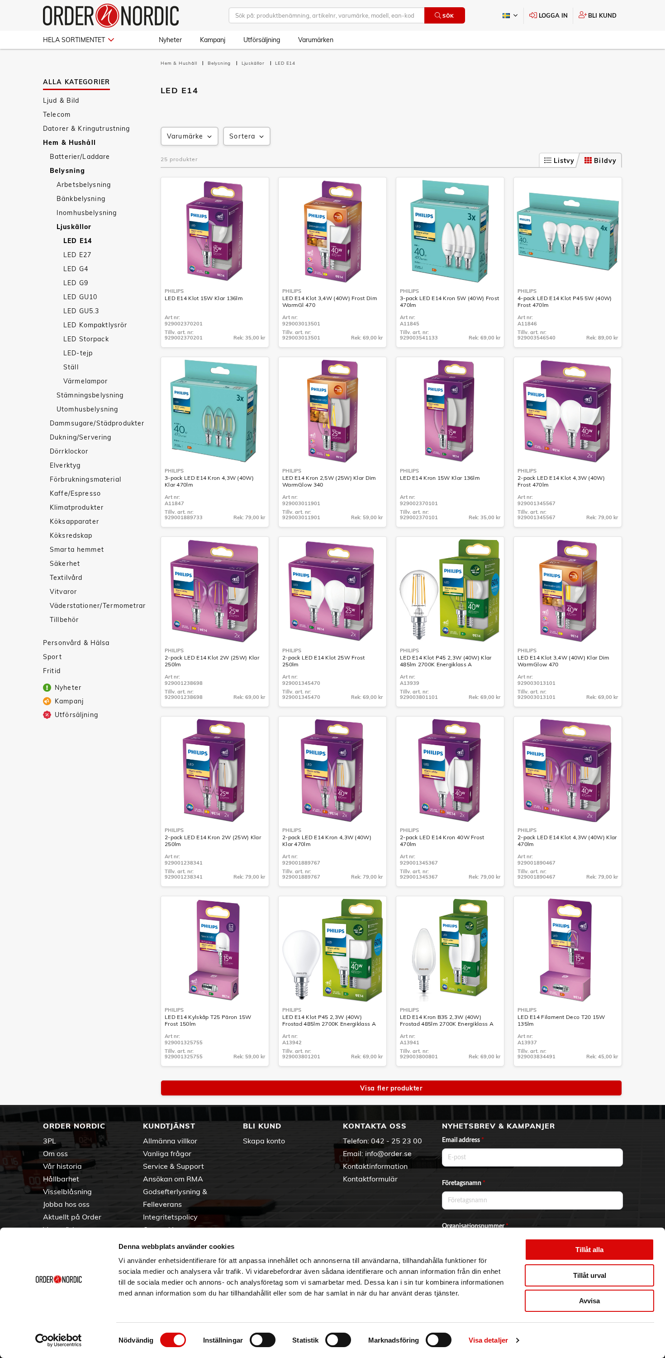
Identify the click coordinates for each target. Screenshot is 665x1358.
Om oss (55, 1153)
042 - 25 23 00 (396, 1140)
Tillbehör (64, 620)
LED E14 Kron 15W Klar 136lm (440, 477)
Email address (463, 1140)
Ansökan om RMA (173, 1178)
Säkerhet (65, 563)
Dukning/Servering (80, 437)
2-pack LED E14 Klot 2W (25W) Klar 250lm (212, 661)
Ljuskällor (74, 227)
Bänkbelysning (81, 199)
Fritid (52, 671)
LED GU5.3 (81, 311)
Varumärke (185, 136)
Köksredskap (71, 535)
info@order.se (388, 1153)
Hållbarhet (61, 1178)
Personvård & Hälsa (76, 643)
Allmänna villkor (170, 1140)
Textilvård (66, 578)
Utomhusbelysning (87, 409)
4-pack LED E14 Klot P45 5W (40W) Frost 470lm (565, 301)
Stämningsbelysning (90, 395)
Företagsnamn (463, 1183)
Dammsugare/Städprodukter (97, 423)
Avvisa (589, 1301)
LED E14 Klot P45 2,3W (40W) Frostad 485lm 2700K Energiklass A (329, 1020)
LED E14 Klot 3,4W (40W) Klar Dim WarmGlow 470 (564, 661)
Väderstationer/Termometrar (98, 606)
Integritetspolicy (170, 1216)
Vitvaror (63, 592)
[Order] (111, 16)
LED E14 (77, 241)
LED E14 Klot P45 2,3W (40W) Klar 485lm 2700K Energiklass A (446, 661)
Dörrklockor (69, 451)
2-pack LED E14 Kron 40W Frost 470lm (442, 840)
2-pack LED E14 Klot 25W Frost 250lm (323, 661)
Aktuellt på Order (72, 1216)
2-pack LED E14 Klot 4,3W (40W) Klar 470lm (567, 840)
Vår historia (62, 1166)
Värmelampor (85, 381)
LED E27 (77, 255)
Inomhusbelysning (87, 213)
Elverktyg (65, 465)
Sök (448, 16)
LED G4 (75, 269)
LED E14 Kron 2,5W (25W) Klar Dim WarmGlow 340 (329, 481)
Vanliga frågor (167, 1153)
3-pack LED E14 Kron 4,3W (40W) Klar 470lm (209, 481)
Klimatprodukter (77, 507)
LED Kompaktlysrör (95, 325)
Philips (174, 291)
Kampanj (212, 40)
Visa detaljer (488, 1340)
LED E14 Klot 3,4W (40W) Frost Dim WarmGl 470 (329, 301)
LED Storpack (86, 339)
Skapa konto (264, 1140)
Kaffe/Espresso (75, 493)
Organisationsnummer (475, 1226)
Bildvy (605, 161)
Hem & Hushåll (69, 143)
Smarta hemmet (77, 549)
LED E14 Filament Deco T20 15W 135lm (561, 1020)
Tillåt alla (589, 1249)
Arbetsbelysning (84, 185)
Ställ (71, 367)
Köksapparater (74, 521)
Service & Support (173, 1166)
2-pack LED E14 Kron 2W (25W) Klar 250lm (213, 840)
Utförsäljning (261, 40)
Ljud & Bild (61, 100)
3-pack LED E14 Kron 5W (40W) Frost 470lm (449, 301)
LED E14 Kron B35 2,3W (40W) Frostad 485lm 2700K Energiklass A (447, 1020)
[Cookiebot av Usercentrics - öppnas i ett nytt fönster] (58, 1340)
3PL (49, 1140)
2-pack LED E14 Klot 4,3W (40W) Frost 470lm (561, 481)
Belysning (67, 171)
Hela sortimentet (74, 40)
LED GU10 (80, 297)
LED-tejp (78, 353)
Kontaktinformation (375, 1166)
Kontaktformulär (370, 1178)
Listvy (564, 161)
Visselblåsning (67, 1191)
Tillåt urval (589, 1275)
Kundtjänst (169, 1125)
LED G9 (75, 283)
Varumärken (315, 40)
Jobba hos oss (66, 1204)
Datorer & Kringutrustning (86, 128)
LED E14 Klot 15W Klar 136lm (204, 298)
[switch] (263, 1340)
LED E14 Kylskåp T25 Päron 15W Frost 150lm (208, 1020)
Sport (52, 657)
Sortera (242, 136)
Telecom (57, 114)
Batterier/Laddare (80, 157)
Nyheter (170, 40)
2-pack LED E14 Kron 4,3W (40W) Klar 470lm (326, 840)
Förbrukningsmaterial (85, 479)
